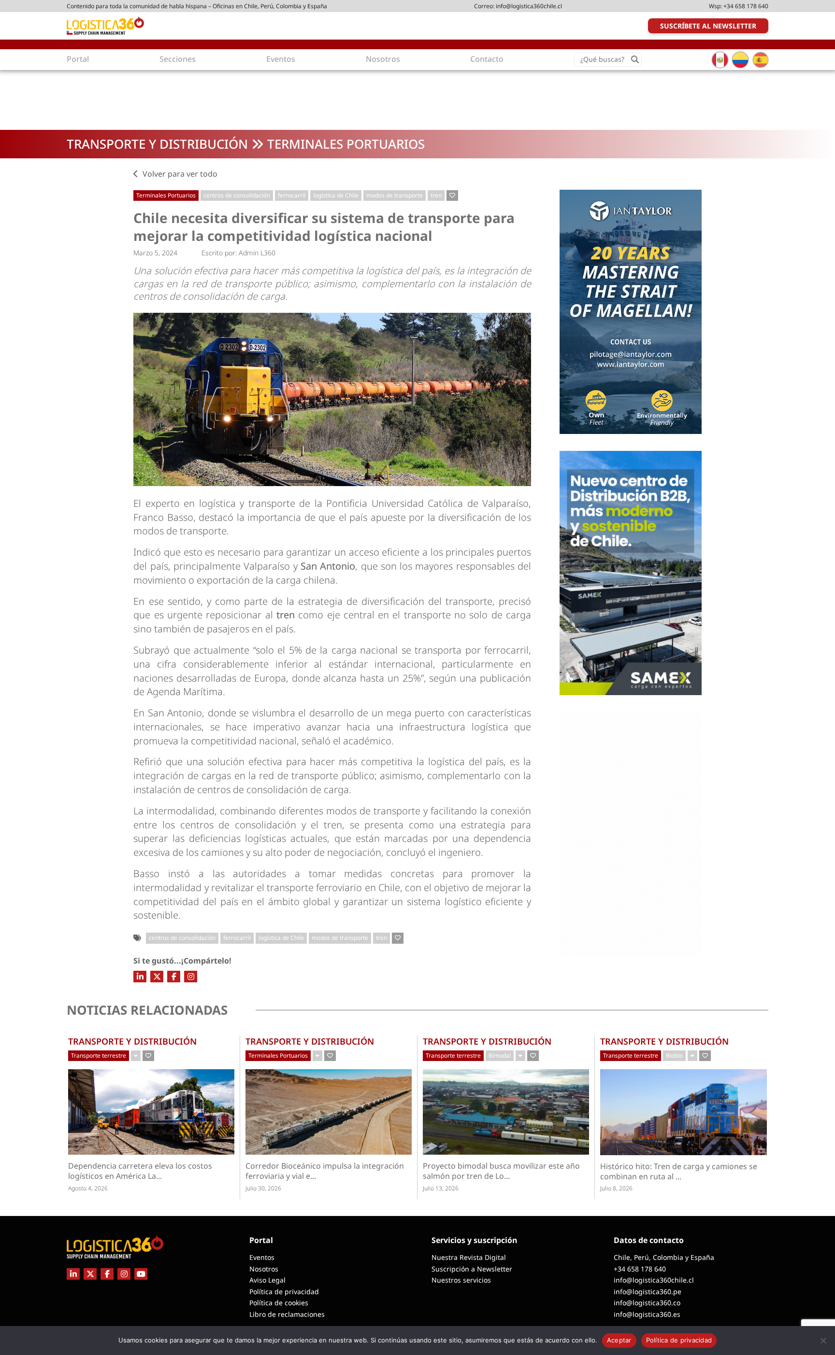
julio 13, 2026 (441, 1188)
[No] (823, 1340)
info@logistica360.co (647, 1302)
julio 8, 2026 (616, 1188)
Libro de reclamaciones (287, 1314)
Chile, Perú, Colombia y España (664, 1257)
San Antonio (328, 566)
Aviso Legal (267, 1280)
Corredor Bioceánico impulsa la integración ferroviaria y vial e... (324, 1171)
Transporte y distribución (157, 144)
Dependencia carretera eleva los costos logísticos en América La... (142, 1171)
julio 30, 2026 (263, 1188)
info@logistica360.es (647, 1314)
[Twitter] (157, 976)
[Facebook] (174, 976)
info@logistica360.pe (647, 1291)
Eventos (261, 1257)
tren (436, 195)
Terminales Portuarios (346, 144)
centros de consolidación (236, 195)
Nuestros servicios (461, 1280)
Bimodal (500, 1055)
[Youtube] (141, 1274)
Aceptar (619, 1340)
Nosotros (263, 1268)
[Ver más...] (136, 1055)
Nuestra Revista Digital (469, 1257)
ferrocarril (291, 195)
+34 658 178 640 (745, 6)
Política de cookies (278, 1302)
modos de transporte (394, 195)
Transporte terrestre (98, 1055)
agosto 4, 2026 (88, 1188)
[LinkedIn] (140, 976)
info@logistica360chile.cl (529, 6)
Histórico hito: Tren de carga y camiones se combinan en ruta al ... (678, 1171)
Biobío (674, 1055)
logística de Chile (336, 195)
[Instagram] (191, 976)
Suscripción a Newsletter (472, 1268)
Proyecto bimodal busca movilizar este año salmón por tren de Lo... (501, 1171)
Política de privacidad (284, 1291)
